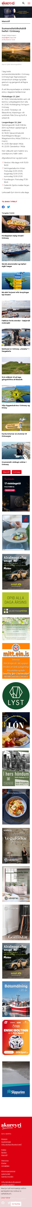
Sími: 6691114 (6, 1134)
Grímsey (16, 472)
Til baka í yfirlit (9, 202)
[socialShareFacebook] (3, 207)
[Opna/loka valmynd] (29, 3)
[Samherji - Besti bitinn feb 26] (16, 12)
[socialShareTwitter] (8, 207)
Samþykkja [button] (16, 1204)
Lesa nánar (5, 1198)
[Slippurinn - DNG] (16, 1079)
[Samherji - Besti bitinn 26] (16, 807)
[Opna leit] (23, 3)
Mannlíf (6, 472)
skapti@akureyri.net (9, 37)
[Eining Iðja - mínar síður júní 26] (16, 661)
